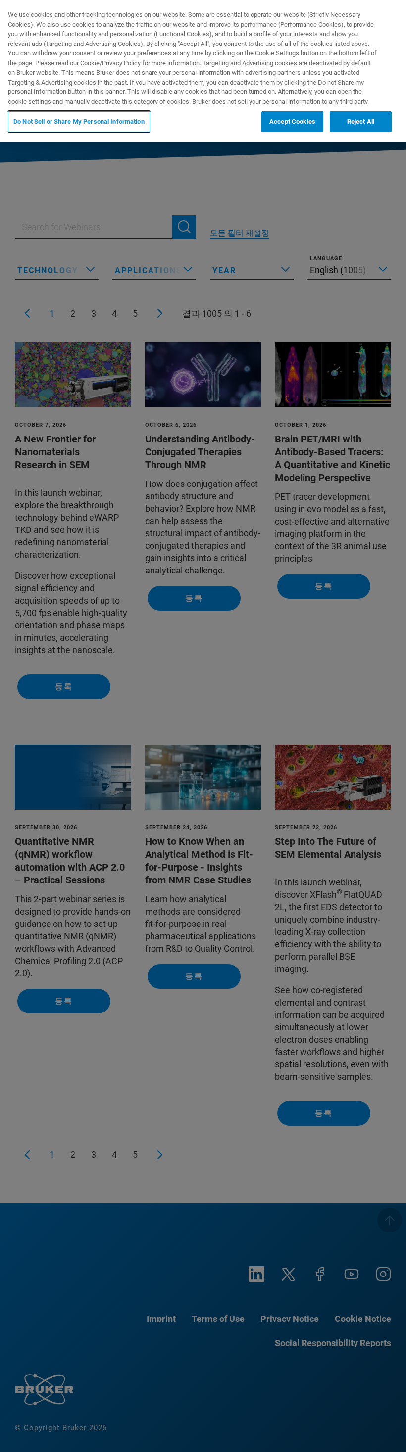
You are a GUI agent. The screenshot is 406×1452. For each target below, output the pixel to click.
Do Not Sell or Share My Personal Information (79, 121)
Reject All (360, 121)
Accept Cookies (292, 121)
